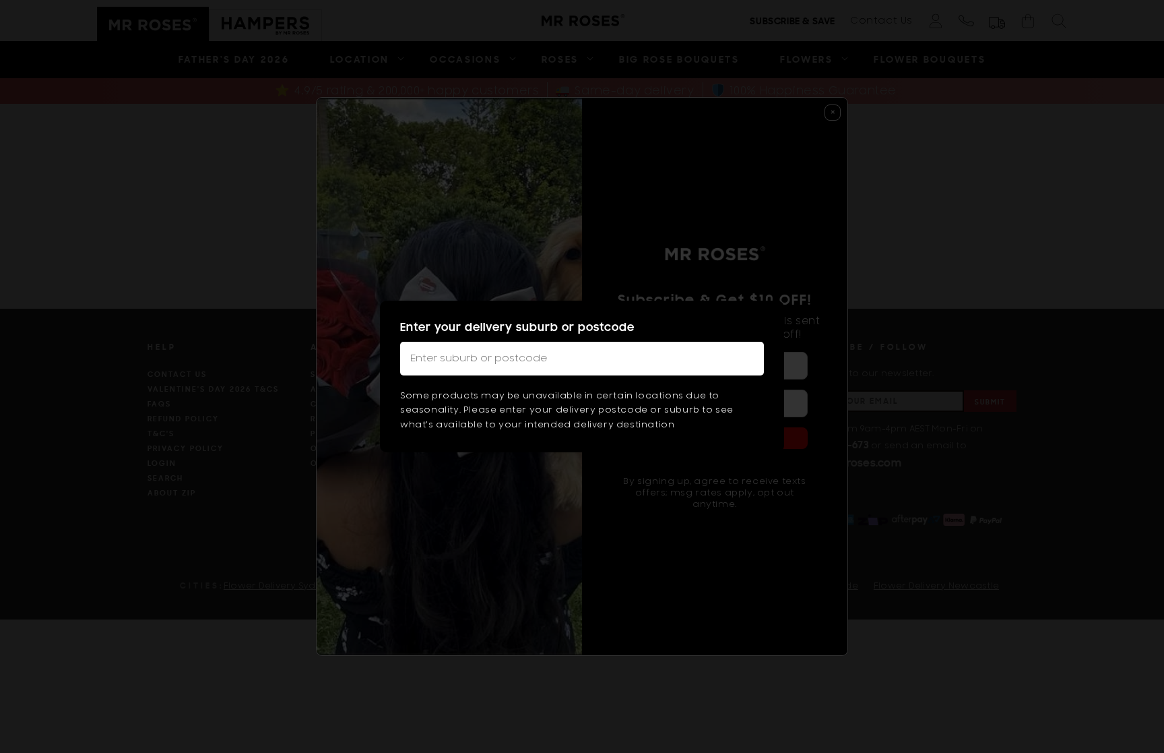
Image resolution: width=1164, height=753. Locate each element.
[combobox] (582, 358)
